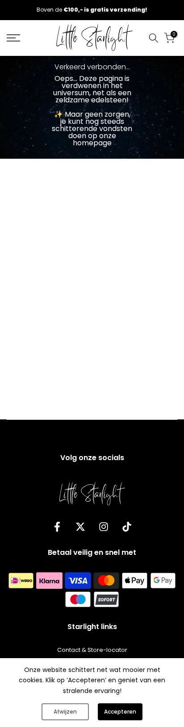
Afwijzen (65, 711)
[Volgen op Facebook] (57, 526)
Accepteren (120, 711)
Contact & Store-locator (92, 650)
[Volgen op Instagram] (104, 526)
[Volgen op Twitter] (80, 526)
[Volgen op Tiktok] (127, 526)
